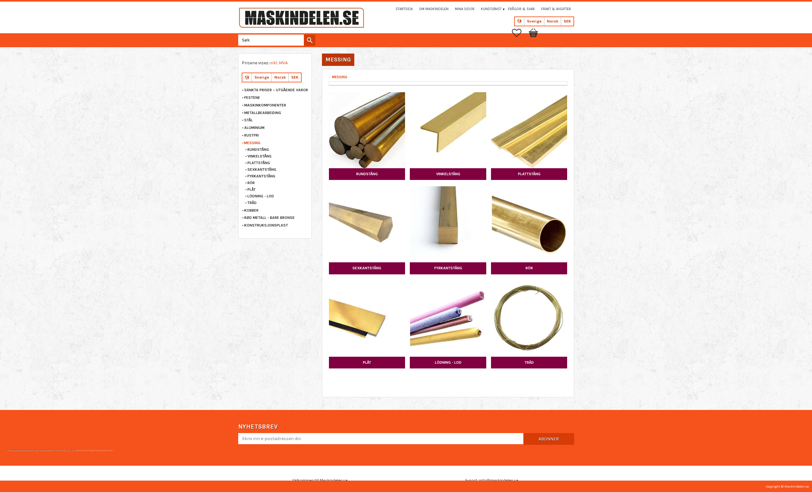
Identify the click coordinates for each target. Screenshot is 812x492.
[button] (520, 33)
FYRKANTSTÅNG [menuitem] (261, 176)
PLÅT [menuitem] (251, 189)
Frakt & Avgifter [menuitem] (556, 9)
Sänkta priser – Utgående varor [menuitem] (276, 90)
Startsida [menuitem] (404, 9)
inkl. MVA (279, 63)
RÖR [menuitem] (251, 183)
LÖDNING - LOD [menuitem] (260, 196)
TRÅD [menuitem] (252, 203)
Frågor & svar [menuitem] (521, 9)
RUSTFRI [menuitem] (251, 135)
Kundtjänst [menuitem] (491, 9)
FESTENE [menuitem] (252, 97)
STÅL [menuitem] (248, 120)
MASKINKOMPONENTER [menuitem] (265, 105)
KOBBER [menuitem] (251, 210)
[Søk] (309, 40)
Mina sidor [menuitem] (465, 9)
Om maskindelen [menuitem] (434, 9)
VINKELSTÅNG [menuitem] (259, 156)
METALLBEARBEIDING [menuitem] (262, 113)
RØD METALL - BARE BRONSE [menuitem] (269, 217)
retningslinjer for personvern (94, 449)
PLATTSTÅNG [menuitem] (258, 163)
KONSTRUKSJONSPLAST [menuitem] (266, 225)
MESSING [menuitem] (252, 143)
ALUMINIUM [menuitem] (254, 127)
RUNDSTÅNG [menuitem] (258, 149)
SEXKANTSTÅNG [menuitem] (261, 169)
